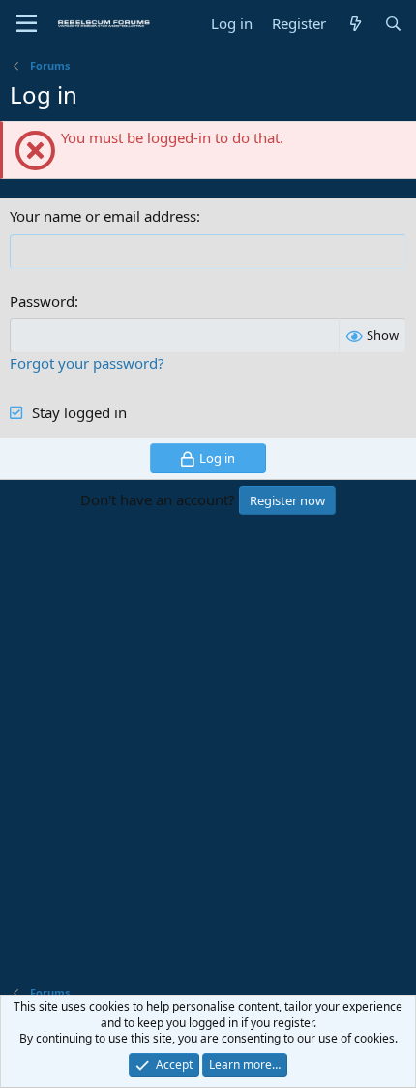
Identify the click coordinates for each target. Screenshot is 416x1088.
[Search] (393, 24)
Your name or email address (103, 216)
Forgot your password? (87, 363)
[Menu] (26, 24)
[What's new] (354, 24)
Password (42, 301)
